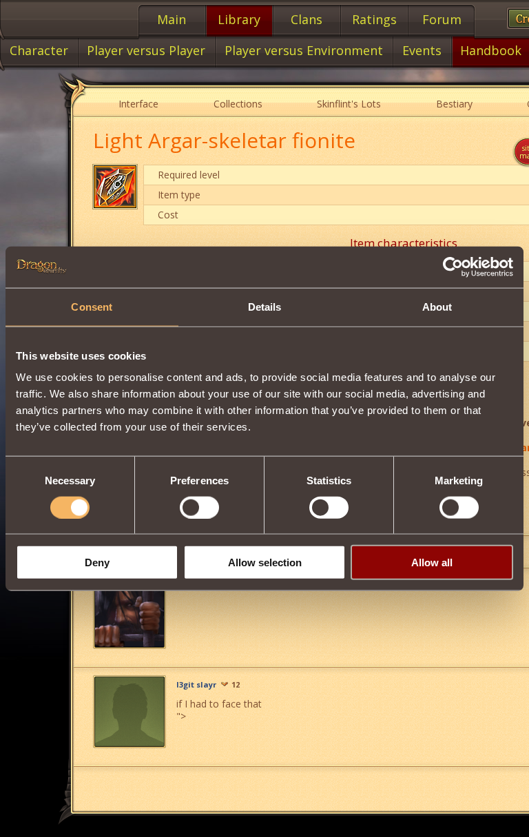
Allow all (432, 562)
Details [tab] (265, 306)
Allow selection (265, 562)
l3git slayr (196, 685)
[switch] (199, 507)
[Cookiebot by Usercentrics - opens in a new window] (453, 266)
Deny (97, 562)
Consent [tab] (91, 306)
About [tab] (437, 306)
